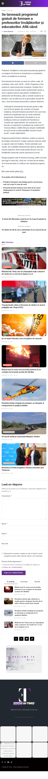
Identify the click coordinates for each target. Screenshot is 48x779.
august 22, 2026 (8, 277)
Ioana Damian (8, 31)
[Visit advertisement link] (24, 201)
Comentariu (7, 496)
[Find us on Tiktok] (32, 639)
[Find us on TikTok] (11, 762)
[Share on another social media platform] (35, 63)
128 (16, 375)
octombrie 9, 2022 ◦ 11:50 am (26, 31)
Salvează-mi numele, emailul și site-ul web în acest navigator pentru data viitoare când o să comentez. (23, 555)
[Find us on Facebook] (16, 639)
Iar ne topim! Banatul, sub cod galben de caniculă (22, 338)
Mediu (6, 334)
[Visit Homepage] (25, 3)
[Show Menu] (3, 3)
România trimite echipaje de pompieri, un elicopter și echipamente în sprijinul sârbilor (29, 613)
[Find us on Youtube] (27, 639)
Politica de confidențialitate (12, 567)
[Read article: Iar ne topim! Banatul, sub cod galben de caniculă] (24, 325)
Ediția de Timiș (7, 767)
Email (4, 533)
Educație (10, 10)
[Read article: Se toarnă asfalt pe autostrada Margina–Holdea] (24, 423)
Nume (5, 524)
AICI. (22, 171)
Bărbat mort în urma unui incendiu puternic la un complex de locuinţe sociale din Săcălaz (28, 589)
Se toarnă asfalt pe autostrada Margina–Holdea (21, 437)
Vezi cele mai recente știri (24, 717)
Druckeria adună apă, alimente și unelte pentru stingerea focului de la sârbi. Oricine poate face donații (28, 601)
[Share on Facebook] (13, 63)
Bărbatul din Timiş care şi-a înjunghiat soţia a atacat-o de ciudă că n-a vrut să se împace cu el (29, 625)
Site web (5, 543)
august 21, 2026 (8, 408)
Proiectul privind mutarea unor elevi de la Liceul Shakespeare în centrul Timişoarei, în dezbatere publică (21, 190)
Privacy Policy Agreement (12, 561)
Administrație (9, 432)
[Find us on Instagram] (21, 639)
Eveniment (7, 267)
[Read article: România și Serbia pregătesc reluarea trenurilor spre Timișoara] (24, 454)
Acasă (3, 10)
